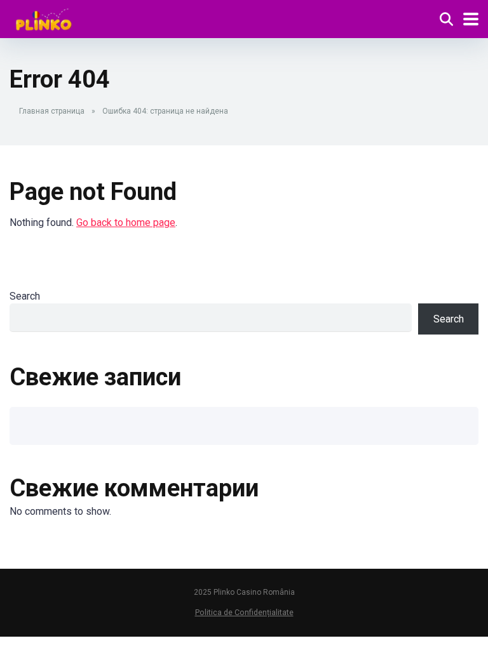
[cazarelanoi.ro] (44, 17)
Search (25, 296)
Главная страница (52, 111)
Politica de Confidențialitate (244, 612)
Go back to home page (125, 222)
